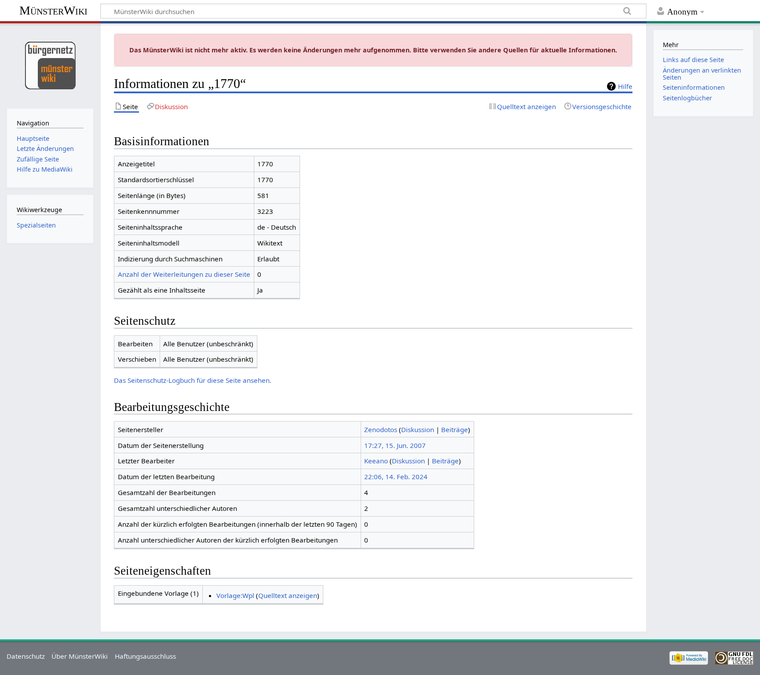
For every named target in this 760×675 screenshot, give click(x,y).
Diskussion (417, 429)
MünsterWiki (53, 10)
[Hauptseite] (50, 65)
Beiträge (454, 429)
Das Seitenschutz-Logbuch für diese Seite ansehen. (192, 380)
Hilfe (625, 86)
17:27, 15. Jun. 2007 (395, 445)
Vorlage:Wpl (235, 595)
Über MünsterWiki (79, 656)
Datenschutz (26, 656)
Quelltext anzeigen (287, 595)
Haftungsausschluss (145, 656)
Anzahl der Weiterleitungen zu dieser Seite (184, 274)
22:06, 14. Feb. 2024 (396, 476)
